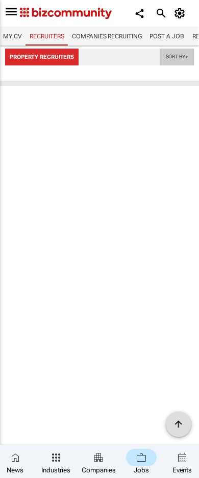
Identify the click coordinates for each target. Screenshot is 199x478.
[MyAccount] (181, 13)
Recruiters (47, 36)
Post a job (167, 36)
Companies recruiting (106, 36)
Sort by (177, 56)
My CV (12, 36)
